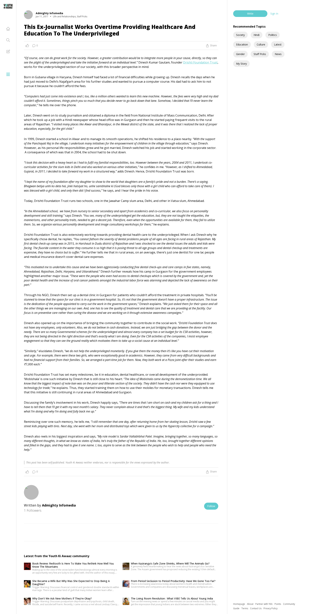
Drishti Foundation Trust (200, 62)
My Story (241, 63)
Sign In (274, 13)
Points (278, 604)
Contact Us (256, 608)
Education (242, 44)
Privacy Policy (271, 608)
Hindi (256, 35)
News (278, 54)
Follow (211, 506)
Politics (272, 35)
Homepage (239, 604)
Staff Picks (260, 54)
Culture (261, 44)
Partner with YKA (264, 604)
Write (250, 13)
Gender (240, 54)
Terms (245, 608)
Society (240, 35)
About (250, 604)
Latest (278, 44)
